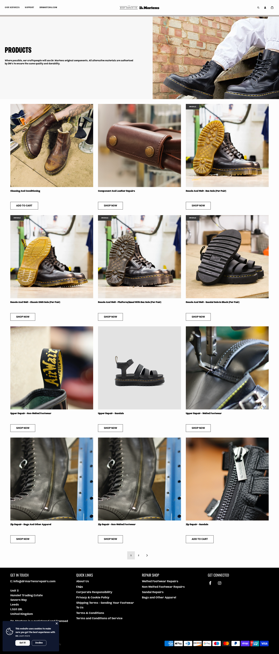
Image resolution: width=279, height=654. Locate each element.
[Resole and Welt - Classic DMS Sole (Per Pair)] (51, 256)
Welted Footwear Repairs (160, 581)
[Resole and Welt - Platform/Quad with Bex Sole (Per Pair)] (139, 256)
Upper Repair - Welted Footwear (204, 413)
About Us (82, 581)
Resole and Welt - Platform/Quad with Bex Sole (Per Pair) (129, 302)
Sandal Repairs (153, 592)
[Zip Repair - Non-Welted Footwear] (139, 479)
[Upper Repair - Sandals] (139, 367)
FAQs (79, 587)
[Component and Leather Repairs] (139, 145)
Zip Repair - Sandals (197, 524)
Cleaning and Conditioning (25, 191)
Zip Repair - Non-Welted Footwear (117, 524)
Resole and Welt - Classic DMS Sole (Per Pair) (35, 302)
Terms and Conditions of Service (99, 618)
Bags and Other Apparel (159, 597)
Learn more (24, 635)
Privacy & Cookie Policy (92, 597)
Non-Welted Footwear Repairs (163, 587)
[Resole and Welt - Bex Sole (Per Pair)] (227, 145)
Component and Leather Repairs (116, 191)
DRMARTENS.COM (48, 7)
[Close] (56, 623)
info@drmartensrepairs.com (34, 581)
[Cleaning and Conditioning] (51, 145)
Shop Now (110, 205)
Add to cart (24, 205)
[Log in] (265, 7)
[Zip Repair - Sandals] (227, 479)
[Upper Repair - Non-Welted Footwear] (51, 367)
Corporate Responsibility (94, 592)
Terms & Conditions (90, 613)
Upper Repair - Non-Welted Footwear (30, 413)
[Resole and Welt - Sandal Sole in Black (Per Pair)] (227, 256)
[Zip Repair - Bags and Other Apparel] (51, 479)
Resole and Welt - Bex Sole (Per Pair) (206, 191)
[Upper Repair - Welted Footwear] (227, 367)
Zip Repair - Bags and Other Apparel (30, 524)
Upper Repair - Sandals (111, 413)
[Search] (258, 7)
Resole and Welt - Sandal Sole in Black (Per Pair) (212, 302)
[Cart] (273, 7)
